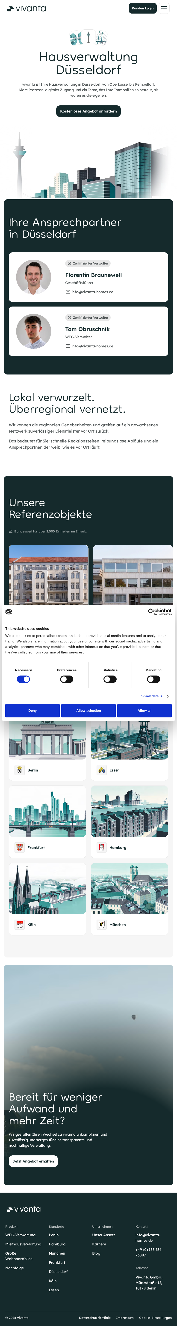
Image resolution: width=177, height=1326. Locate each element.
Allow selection (88, 710)
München (57, 1253)
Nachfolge (14, 1268)
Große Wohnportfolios (18, 1256)
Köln (53, 1280)
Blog (96, 1253)
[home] (26, 8)
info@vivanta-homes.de (148, 1238)
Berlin (54, 1235)
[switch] (66, 679)
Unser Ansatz (103, 1235)
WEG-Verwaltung (20, 1235)
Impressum (125, 1318)
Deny (32, 710)
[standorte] (47, 745)
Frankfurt (57, 1262)
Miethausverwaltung (23, 1244)
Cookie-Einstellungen (155, 1318)
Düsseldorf (58, 1271)
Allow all (144, 710)
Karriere (99, 1244)
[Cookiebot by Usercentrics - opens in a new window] (151, 611)
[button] (164, 8)
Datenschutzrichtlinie (95, 1318)
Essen (54, 1290)
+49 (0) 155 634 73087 (149, 1252)
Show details (151, 696)
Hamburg (57, 1244)
